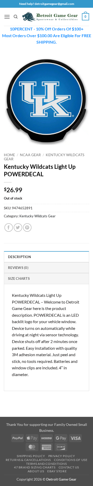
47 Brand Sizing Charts (34, 467)
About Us (36, 471)
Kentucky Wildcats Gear (37, 216)
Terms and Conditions (46, 464)
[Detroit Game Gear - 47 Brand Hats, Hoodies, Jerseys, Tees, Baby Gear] (50, 17)
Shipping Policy (31, 456)
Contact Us (69, 467)
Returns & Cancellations (28, 460)
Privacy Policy (61, 456)
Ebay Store (57, 471)
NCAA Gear (30, 155)
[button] (7, 16)
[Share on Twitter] (18, 227)
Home (9, 155)
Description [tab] (19, 257)
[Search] (16, 17)
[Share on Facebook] (8, 227)
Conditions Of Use (70, 460)
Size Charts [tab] (19, 278)
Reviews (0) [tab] (18, 268)
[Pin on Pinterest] (27, 227)
